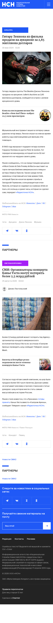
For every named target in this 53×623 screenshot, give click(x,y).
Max (14, 206)
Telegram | (7, 206)
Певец (22, 435)
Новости (30, 203)
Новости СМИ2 (9, 459)
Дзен (38, 203)
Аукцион (13, 222)
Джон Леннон (25, 222)
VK (43, 203)
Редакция (6, 539)
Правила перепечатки (12, 589)
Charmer (16, 598)
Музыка (37, 222)
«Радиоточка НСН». (36, 405)
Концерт (13, 435)
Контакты (19, 539)
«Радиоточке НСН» (25, 192)
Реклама (31, 539)
